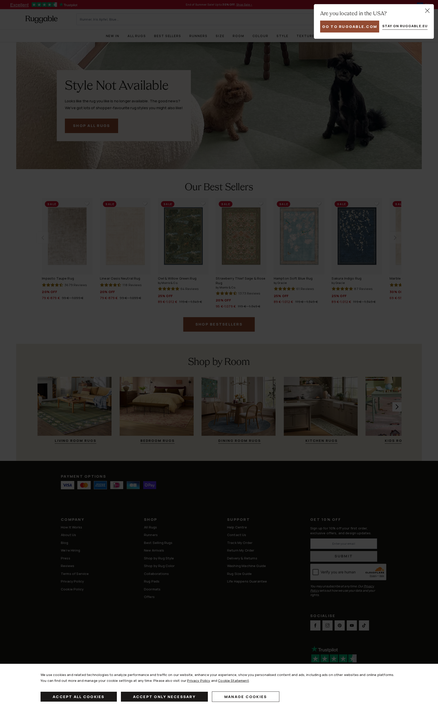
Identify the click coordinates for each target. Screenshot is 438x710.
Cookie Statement (233, 680)
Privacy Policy (198, 680)
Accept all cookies (79, 696)
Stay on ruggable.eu (405, 26)
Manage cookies (245, 696)
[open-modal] (427, 10)
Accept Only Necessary (164, 696)
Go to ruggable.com (349, 26)
